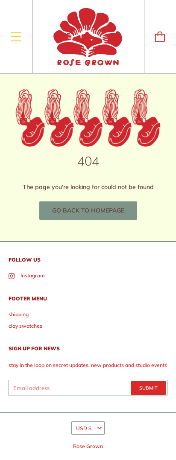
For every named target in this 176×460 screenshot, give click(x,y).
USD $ (83, 428)
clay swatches (25, 326)
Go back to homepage (88, 210)
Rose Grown (88, 446)
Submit (148, 388)
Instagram (33, 275)
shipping (19, 314)
